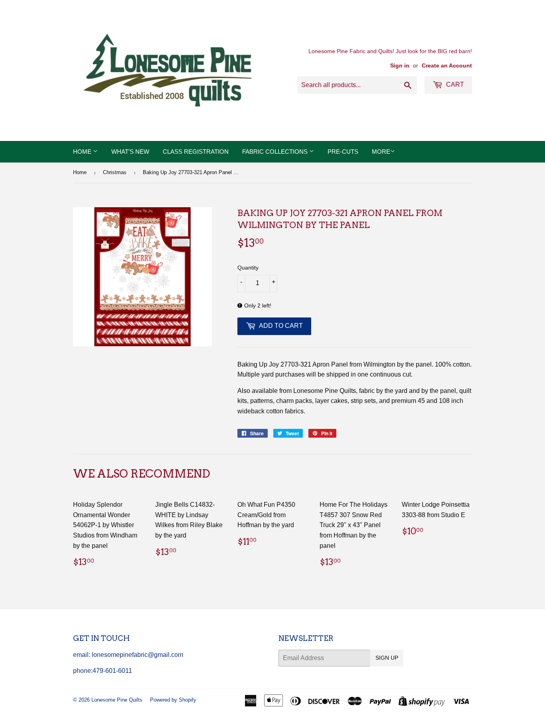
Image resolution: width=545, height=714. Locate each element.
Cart (454, 84)
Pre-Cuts (343, 151)
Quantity (248, 267)
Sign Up (386, 657)
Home (83, 151)
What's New (130, 151)
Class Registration (196, 151)
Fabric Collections (275, 151)
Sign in (399, 66)
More (381, 151)
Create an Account (447, 66)
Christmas (114, 172)
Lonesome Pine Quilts (116, 700)
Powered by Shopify (173, 700)
